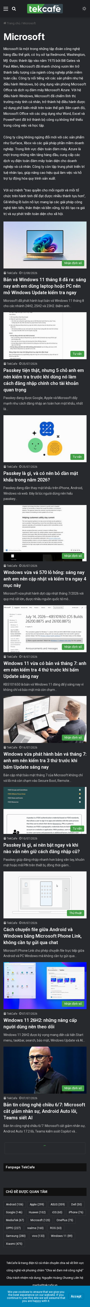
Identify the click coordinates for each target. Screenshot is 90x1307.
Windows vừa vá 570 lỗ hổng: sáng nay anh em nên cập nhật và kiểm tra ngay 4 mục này (44, 579)
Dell (76, 1204)
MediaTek (15, 1220)
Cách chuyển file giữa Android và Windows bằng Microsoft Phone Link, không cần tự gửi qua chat (42, 936)
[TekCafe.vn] (45, 8)
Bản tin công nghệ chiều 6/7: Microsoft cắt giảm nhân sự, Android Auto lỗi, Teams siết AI (44, 1111)
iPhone (76, 1212)
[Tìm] (14, 10)
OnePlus (65, 1220)
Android (14, 1204)
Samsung (16, 1236)
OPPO (13, 1228)
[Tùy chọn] (5, 10)
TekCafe (12, 273)
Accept (76, 1296)
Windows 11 (61, 1236)
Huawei (37, 1212)
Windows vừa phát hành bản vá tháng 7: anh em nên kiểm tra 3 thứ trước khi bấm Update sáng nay (45, 760)
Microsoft (40, 1220)
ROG (56, 1228)
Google (14, 1212)
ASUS (58, 1204)
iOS (57, 1212)
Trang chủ (13, 23)
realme (35, 1228)
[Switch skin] (84, 10)
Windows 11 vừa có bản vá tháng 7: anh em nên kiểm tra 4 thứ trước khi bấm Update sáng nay (44, 670)
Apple (37, 1204)
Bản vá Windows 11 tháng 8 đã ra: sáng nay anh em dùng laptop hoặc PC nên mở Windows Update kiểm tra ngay (44, 286)
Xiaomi (14, 1243)
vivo (38, 1236)
